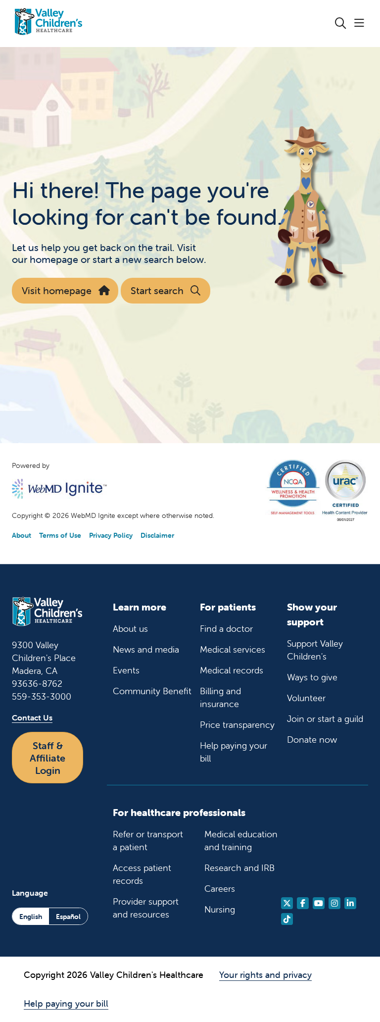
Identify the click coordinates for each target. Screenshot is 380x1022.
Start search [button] (157, 290)
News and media (146, 649)
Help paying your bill (233, 752)
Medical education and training (241, 840)
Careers (219, 888)
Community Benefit (152, 691)
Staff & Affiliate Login (47, 757)
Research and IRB (239, 867)
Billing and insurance (220, 697)
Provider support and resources (146, 908)
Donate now (312, 739)
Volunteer (306, 698)
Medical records (231, 670)
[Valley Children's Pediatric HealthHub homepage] (48, 23)
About (21, 535)
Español (68, 916)
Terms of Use (60, 535)
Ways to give (312, 677)
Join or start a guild (325, 718)
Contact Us (32, 717)
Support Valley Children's (315, 650)
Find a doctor (226, 628)
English (30, 916)
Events (126, 670)
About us (130, 628)
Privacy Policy (111, 535)
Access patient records (142, 874)
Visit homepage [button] (57, 290)
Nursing (219, 909)
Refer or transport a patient (148, 840)
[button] (361, 23)
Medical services (232, 649)
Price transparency (237, 724)
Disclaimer (157, 535)
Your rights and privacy (265, 974)
